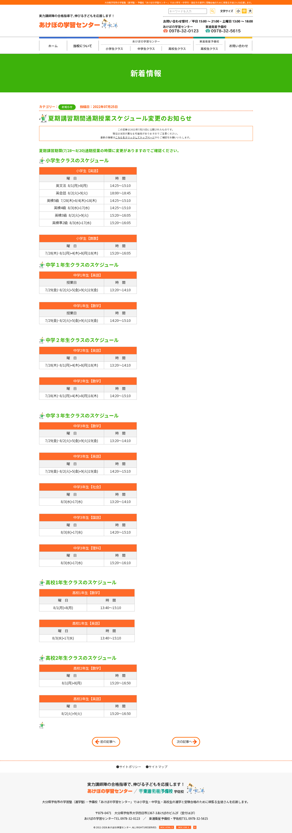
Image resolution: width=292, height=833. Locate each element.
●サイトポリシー (128, 766)
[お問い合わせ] (238, 45)
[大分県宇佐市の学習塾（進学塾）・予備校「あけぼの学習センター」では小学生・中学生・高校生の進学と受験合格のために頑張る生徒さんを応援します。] (78, 27)
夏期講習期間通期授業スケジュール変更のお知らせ (120, 118)
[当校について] (83, 45)
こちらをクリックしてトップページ (135, 137)
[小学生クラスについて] (114, 45)
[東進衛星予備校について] (209, 45)
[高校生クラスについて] (177, 45)
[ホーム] (53, 45)
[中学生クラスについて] (146, 45)
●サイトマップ (157, 766)
